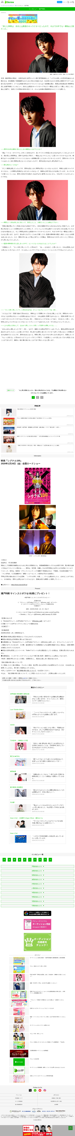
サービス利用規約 (18, 1101)
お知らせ (59, 2)
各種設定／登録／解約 (56, 1098)
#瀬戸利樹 (27, 597)
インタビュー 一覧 (12, 5)
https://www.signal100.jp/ (19, 585)
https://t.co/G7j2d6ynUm (36, 612)
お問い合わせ (56, 1094)
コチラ (25, 678)
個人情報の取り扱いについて (26, 670)
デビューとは (18, 1094)
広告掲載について (18, 1098)
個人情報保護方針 (18, 1104)
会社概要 (56, 1104)
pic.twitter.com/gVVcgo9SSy (51, 612)
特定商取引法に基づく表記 (56, 1101)
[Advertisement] (52, 18)
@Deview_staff (45, 602)
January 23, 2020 (50, 614)
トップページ (4, 5)
